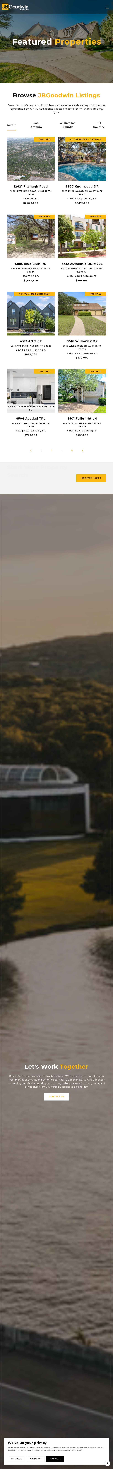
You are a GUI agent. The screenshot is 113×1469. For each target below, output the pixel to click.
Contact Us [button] (56, 1096)
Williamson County (68, 125)
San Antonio (36, 125)
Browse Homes (91, 478)
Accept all (55, 1459)
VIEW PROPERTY (31, 170)
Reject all (16, 1459)
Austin (11, 125)
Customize (35, 1459)
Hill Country (99, 125)
